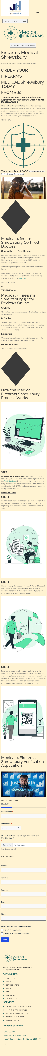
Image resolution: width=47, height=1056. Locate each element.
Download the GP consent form (13, 476)
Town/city (4, 878)
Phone (4, 914)
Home (3, 63)
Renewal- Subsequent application (17, 933)
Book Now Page (10, 481)
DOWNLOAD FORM (8, 493)
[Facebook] (5, 1044)
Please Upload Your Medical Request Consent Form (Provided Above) (20, 838)
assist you (22, 278)
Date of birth (6, 824)
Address (4, 866)
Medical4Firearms (25, 967)
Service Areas (11, 63)
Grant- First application (13, 930)
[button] (38, 12)
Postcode (4, 890)
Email (4, 902)
